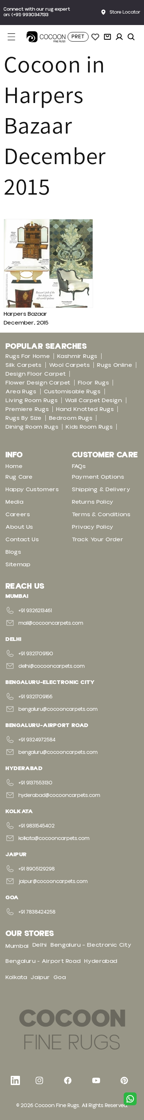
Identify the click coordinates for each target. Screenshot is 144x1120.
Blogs (13, 552)
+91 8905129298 (36, 869)
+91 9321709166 (35, 697)
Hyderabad (100, 961)
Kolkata (16, 977)
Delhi (39, 945)
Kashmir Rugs (77, 356)
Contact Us (22, 539)
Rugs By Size (24, 418)
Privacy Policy (93, 527)
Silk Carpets (24, 365)
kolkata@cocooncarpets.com (53, 838)
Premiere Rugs (27, 409)
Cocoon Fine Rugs (57, 1105)
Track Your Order (97, 539)
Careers (18, 514)
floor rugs (93, 383)
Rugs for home (28, 356)
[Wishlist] (95, 36)
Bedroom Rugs (71, 418)
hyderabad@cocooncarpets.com (59, 795)
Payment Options (98, 477)
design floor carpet (36, 374)
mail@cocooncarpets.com (50, 623)
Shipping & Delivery (101, 489)
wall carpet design (93, 400)
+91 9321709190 (35, 654)
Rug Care (19, 477)
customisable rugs (72, 391)
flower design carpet (38, 383)
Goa (60, 977)
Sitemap (18, 564)
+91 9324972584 (36, 740)
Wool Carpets (69, 365)
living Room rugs (32, 400)
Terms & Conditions (101, 514)
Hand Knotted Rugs (85, 409)
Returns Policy (93, 502)
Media (14, 502)
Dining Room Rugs (32, 427)
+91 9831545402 (36, 826)
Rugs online (114, 365)
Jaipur (40, 977)
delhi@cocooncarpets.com (51, 666)
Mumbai (17, 946)
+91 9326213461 (35, 610)
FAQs (79, 466)
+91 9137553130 (35, 783)
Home (14, 466)
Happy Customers (32, 489)
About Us (19, 527)
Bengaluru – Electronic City (91, 945)
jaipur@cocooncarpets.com (53, 881)
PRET (78, 36)
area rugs (21, 391)
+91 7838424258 (36, 912)
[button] (15, 36)
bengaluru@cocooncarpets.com (57, 709)
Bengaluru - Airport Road (43, 961)
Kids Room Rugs (89, 427)
